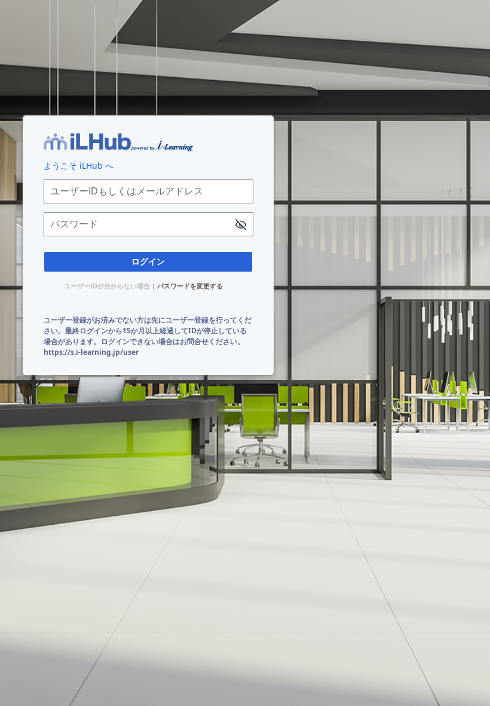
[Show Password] (241, 226)
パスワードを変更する (190, 285)
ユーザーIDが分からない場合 (107, 285)
